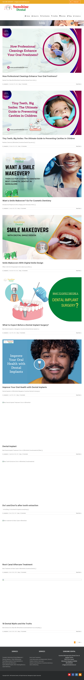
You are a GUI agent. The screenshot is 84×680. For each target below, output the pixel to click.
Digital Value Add (37, 675)
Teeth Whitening (16, 659)
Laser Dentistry (6, 667)
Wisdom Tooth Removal (35, 663)
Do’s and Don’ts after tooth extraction (20, 505)
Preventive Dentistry (47, 663)
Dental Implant (9, 446)
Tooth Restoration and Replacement (38, 659)
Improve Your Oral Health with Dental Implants (24, 387)
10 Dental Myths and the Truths (17, 623)
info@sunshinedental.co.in (21, 2)
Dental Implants (6, 659)
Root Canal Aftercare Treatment (17, 564)
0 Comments (24, 84)
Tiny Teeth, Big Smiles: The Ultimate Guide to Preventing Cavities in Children (38, 138)
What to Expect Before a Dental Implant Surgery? (25, 325)
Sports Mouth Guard (7, 665)
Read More (78, 84)
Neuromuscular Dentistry (9, 663)
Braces (50, 659)
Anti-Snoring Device (19, 665)
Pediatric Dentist (34, 661)
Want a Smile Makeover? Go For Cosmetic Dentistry (26, 200)
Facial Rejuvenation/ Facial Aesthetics (12, 661)
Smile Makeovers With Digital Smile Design (22, 263)
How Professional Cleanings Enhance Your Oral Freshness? (29, 76)
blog (20, 84)
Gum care (41, 661)
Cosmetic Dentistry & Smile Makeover (12, 657)
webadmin (6, 84)
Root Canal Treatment (35, 657)
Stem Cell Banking (34, 665)
